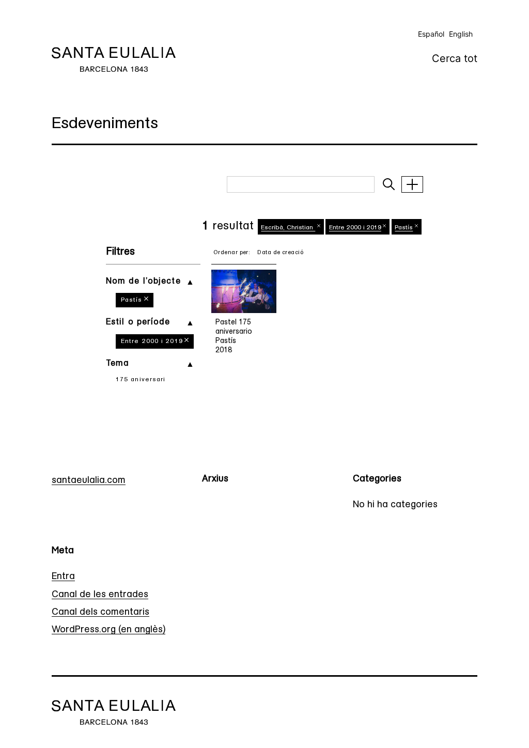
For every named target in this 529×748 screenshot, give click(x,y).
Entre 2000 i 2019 (152, 341)
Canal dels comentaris (100, 612)
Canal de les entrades (100, 595)
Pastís (132, 300)
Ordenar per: (231, 253)
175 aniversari (141, 380)
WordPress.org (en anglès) (108, 630)
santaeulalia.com (89, 481)
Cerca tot (454, 58)
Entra (63, 577)
